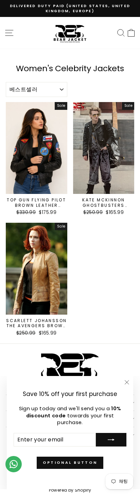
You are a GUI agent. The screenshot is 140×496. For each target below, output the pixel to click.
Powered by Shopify (70, 490)
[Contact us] (13, 464)
